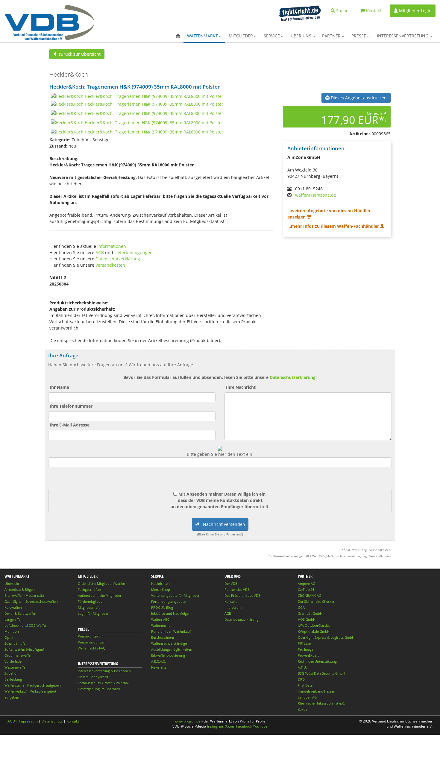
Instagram (215, 726)
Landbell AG (307, 697)
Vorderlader (13, 661)
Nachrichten (160, 583)
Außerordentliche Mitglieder (99, 595)
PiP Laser (305, 643)
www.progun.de (188, 721)
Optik (8, 637)
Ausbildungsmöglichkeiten (171, 649)
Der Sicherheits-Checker (316, 601)
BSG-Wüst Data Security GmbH (321, 673)
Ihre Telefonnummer (71, 406)
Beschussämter (162, 637)
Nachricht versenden (222, 524)
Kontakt (230, 601)
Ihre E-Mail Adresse (69, 425)
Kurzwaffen (13, 607)
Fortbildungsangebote (168, 601)
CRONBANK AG (309, 595)
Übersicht (11, 583)
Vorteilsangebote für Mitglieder (175, 595)
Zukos (302, 709)
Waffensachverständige (169, 643)
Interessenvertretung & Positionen (104, 671)
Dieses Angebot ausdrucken (358, 98)
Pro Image (305, 649)
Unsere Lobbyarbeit (93, 677)
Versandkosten (110, 265)
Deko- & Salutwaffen (20, 613)
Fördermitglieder (91, 601)
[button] (177, 36)
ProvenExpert (308, 655)
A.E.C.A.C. (158, 661)
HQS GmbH (306, 619)
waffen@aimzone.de (315, 195)
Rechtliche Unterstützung (317, 661)
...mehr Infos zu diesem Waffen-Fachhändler (333, 226)
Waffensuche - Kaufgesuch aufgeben (32, 685)
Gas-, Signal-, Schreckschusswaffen (31, 601)
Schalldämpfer (15, 643)
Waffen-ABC (160, 619)
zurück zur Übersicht (79, 54)
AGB (99, 252)
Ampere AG (306, 583)
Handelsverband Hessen (316, 691)
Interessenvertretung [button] (403, 36)
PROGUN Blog (162, 607)
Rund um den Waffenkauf (171, 631)
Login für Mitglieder (93, 613)
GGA (301, 607)
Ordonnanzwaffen (18, 655)
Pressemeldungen (91, 642)
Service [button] (272, 36)
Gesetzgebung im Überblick (99, 689)
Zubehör (11, 673)
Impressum (233, 607)
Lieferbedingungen (133, 252)
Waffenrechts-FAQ (92, 648)
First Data (305, 685)
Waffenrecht (160, 625)
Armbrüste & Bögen (19, 589)
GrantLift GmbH (310, 613)
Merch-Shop (160, 589)
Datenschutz (52, 721)
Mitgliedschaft (89, 607)
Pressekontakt (89, 636)
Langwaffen (13, 619)
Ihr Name (59, 387)
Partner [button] (332, 36)
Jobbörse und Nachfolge (170, 613)
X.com (230, 726)
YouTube (260, 726)
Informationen (111, 246)
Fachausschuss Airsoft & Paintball (104, 683)
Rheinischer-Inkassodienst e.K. (321, 703)
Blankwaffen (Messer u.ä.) (24, 595)
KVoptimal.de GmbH (314, 631)
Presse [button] (359, 36)
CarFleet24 (306, 589)
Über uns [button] (301, 36)
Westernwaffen (16, 667)
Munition (11, 631)
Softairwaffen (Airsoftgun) (24, 649)
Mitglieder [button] (241, 36)
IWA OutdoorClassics (314, 625)
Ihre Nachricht (241, 387)
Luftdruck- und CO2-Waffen (25, 625)
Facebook (244, 726)
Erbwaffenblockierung (168, 655)
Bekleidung (13, 679)
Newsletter (159, 667)
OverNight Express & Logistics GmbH (326, 637)
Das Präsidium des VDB (242, 595)
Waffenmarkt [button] (203, 36)
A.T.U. (302, 667)
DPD (301, 679)
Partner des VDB (237, 589)
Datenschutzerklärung (117, 259)
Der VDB (230, 583)
